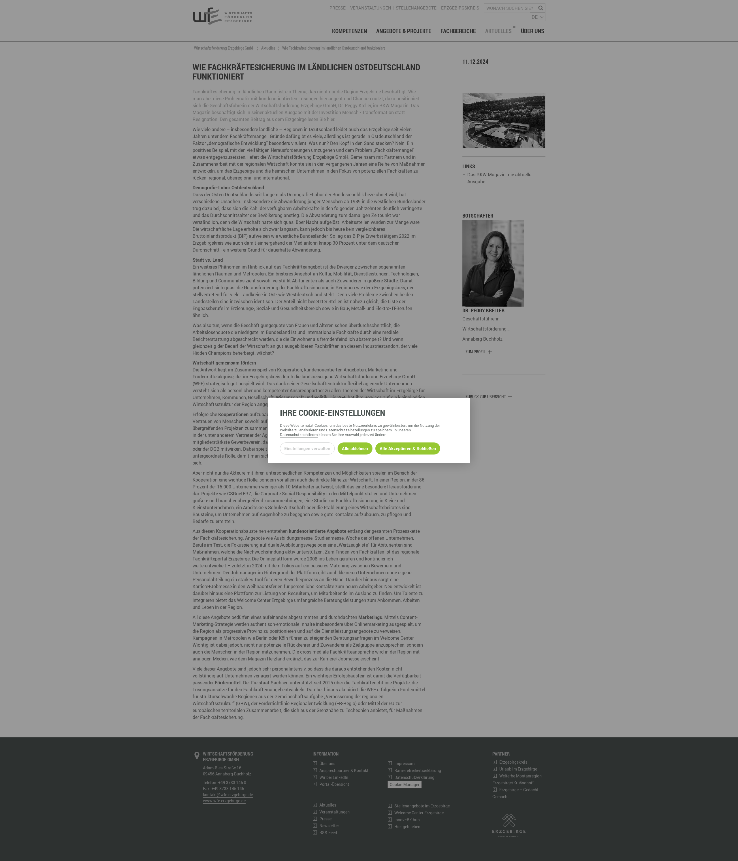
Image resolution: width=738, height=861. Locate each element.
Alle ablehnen (355, 448)
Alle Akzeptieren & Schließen (408, 448)
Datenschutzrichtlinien (299, 434)
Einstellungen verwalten (307, 448)
